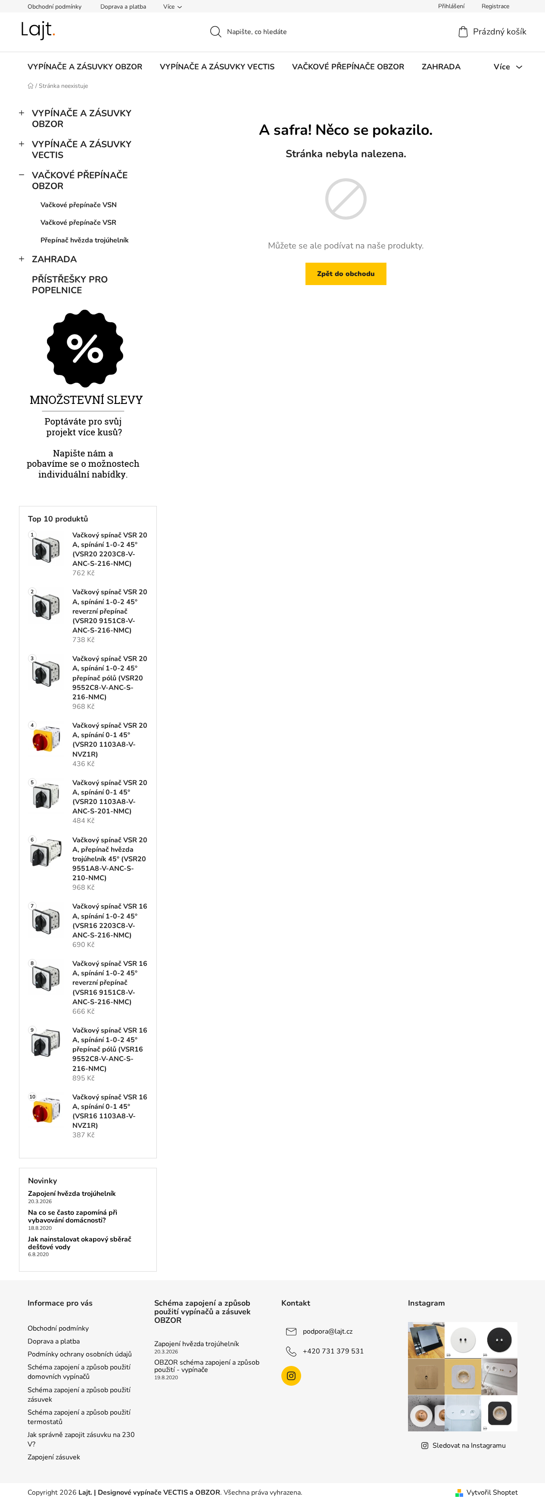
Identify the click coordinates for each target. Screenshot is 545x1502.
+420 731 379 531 (333, 1351)
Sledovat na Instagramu (469, 1445)
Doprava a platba (123, 7)
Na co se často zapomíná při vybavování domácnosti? (72, 1216)
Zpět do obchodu (346, 274)
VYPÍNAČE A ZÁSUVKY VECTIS (81, 149)
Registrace (495, 6)
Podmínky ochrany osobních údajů (80, 1354)
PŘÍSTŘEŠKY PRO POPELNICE (70, 284)
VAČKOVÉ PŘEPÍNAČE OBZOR (80, 180)
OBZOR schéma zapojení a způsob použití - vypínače (206, 1366)
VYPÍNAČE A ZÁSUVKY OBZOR (81, 118)
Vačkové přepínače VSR (78, 222)
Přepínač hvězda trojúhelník (84, 240)
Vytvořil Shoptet (492, 1492)
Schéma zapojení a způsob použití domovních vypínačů (79, 1371)
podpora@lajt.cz (327, 1331)
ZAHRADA (54, 259)
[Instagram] (291, 1376)
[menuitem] (85, 66)
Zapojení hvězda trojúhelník (72, 1194)
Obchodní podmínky (54, 7)
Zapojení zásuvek (54, 1457)
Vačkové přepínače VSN (78, 205)
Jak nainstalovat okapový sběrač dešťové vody (79, 1243)
